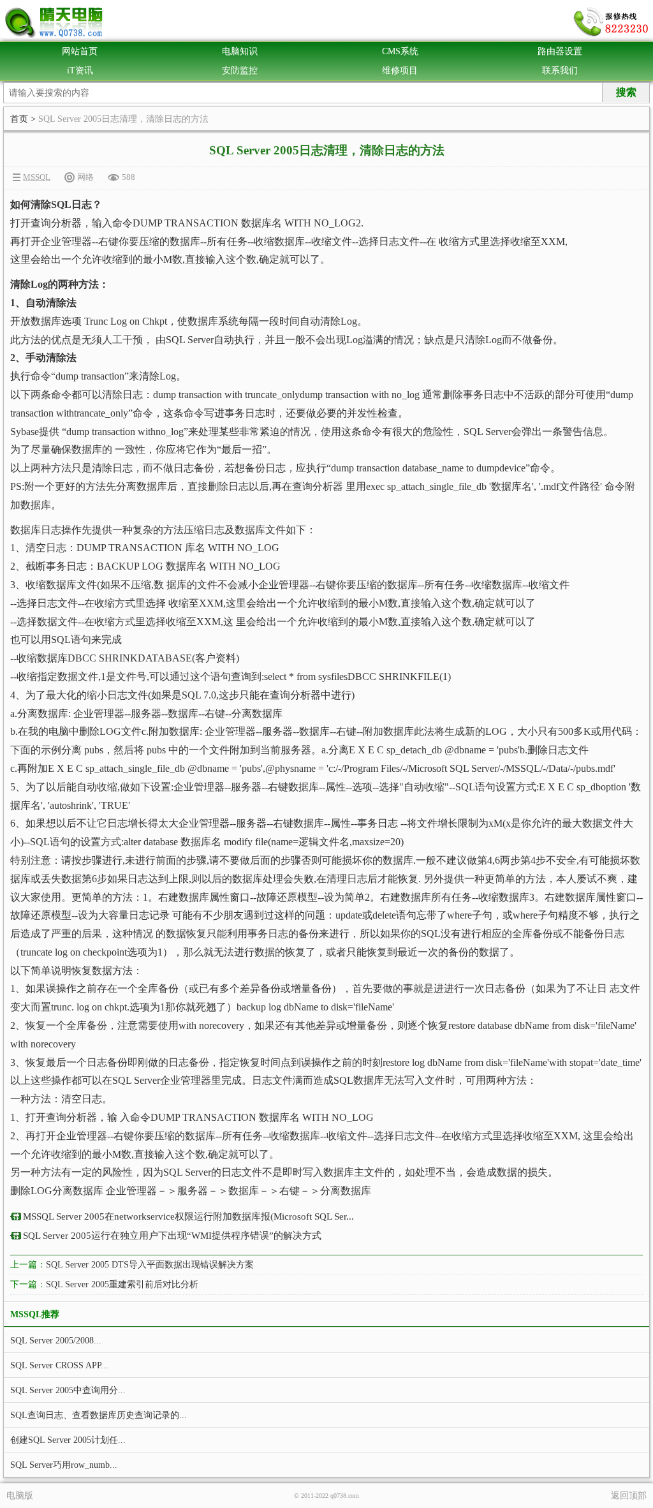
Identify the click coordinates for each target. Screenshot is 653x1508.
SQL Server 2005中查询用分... (68, 1390)
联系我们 (560, 70)
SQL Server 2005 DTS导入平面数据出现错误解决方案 (150, 1264)
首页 (19, 119)
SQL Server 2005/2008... (55, 1340)
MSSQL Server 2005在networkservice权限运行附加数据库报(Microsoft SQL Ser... (188, 1216)
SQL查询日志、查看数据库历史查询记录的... (98, 1415)
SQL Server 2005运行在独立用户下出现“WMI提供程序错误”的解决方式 (172, 1236)
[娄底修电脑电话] (611, 22)
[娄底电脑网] (54, 22)
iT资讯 (80, 70)
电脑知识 (240, 51)
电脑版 (19, 1495)
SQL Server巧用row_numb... (63, 1465)
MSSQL (36, 177)
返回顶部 (629, 1495)
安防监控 (240, 70)
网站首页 (80, 51)
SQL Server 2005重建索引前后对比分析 (122, 1284)
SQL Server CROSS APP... (59, 1365)
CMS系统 (400, 51)
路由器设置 (560, 51)
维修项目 (400, 70)
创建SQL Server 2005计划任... (68, 1440)
